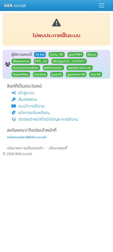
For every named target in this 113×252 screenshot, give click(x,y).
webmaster (53, 67)
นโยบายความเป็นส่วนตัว (25, 148)
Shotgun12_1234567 (69, 61)
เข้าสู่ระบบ (26, 93)
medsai (40, 74)
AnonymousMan (26, 67)
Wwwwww (21, 61)
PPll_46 (41, 61)
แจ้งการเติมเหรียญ (34, 113)
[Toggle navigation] (102, 5)
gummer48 (76, 74)
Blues (92, 54)
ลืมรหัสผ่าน (27, 99)
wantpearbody (79, 67)
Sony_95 (56, 54)
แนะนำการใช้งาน (31, 106)
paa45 (57, 74)
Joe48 (96, 74)
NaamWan (21, 74)
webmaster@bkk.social (26, 137)
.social (15, 5)
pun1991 (75, 54)
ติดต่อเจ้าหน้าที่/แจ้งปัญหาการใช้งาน (48, 119)
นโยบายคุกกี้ (58, 148)
